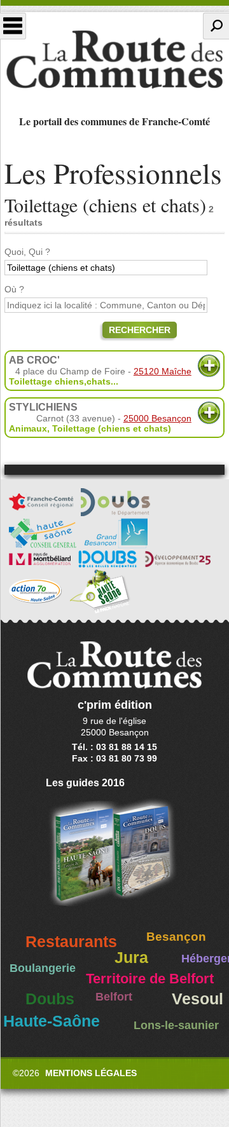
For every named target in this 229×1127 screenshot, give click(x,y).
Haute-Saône (51, 1021)
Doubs (49, 998)
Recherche (216, 26)
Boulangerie (43, 968)
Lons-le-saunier (176, 1025)
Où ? (14, 289)
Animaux (28, 428)
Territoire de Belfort (150, 979)
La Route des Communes (114, 59)
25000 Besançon (157, 418)
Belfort (113, 996)
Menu (13, 26)
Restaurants (71, 941)
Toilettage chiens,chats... (63, 381)
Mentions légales (91, 1073)
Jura (131, 957)
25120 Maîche (162, 371)
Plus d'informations (209, 366)
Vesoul (197, 998)
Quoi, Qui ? (27, 252)
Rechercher (139, 330)
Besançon (176, 936)
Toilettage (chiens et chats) (111, 428)
